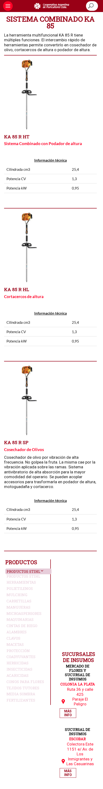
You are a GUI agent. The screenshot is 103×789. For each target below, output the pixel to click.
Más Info (68, 713)
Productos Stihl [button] (23, 571)
